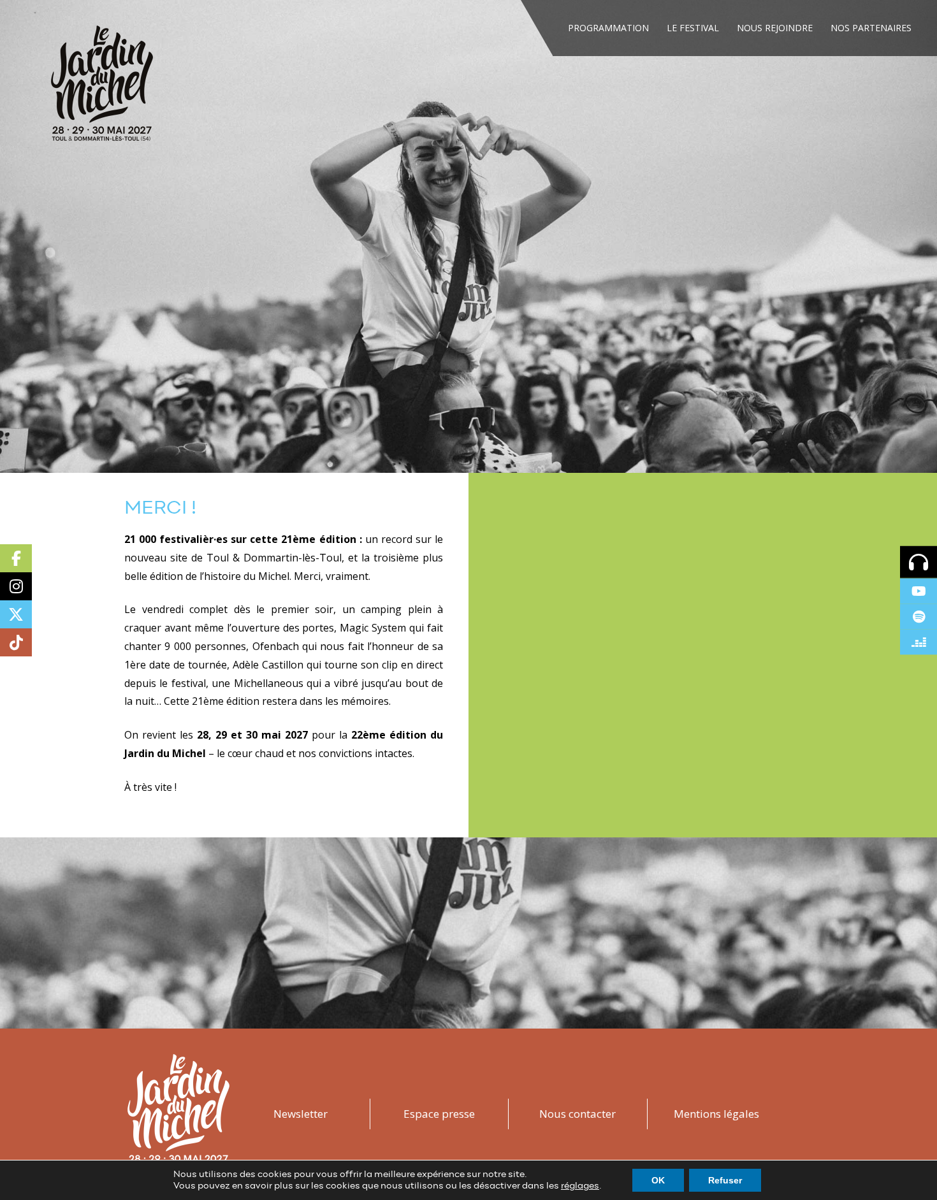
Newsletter (300, 1113)
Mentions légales (716, 1113)
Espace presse (439, 1113)
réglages (580, 1186)
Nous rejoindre (775, 28)
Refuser (725, 1180)
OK (658, 1180)
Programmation (608, 28)
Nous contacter (577, 1113)
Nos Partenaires (871, 28)
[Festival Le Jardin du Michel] (102, 87)
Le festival (693, 28)
